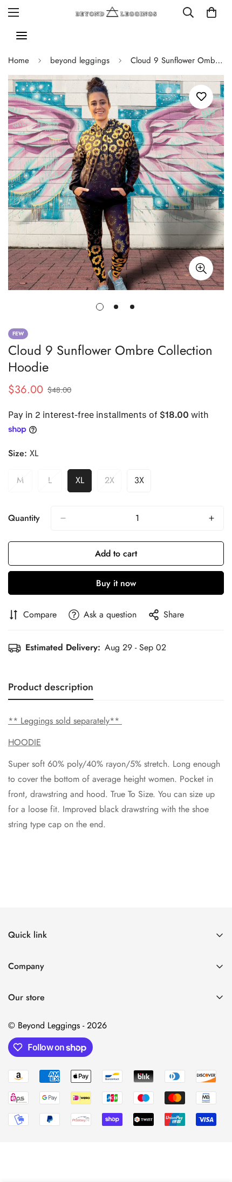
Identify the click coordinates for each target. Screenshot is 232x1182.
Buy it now (116, 583)
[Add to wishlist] (201, 97)
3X (142, 483)
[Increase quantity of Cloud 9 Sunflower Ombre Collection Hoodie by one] (211, 518)
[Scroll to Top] (212, 1125)
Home (18, 60)
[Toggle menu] (21, 35)
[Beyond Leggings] (116, 12)
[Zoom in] (201, 268)
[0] (211, 12)
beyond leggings (80, 60)
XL (84, 483)
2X (113, 483)
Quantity (24, 518)
